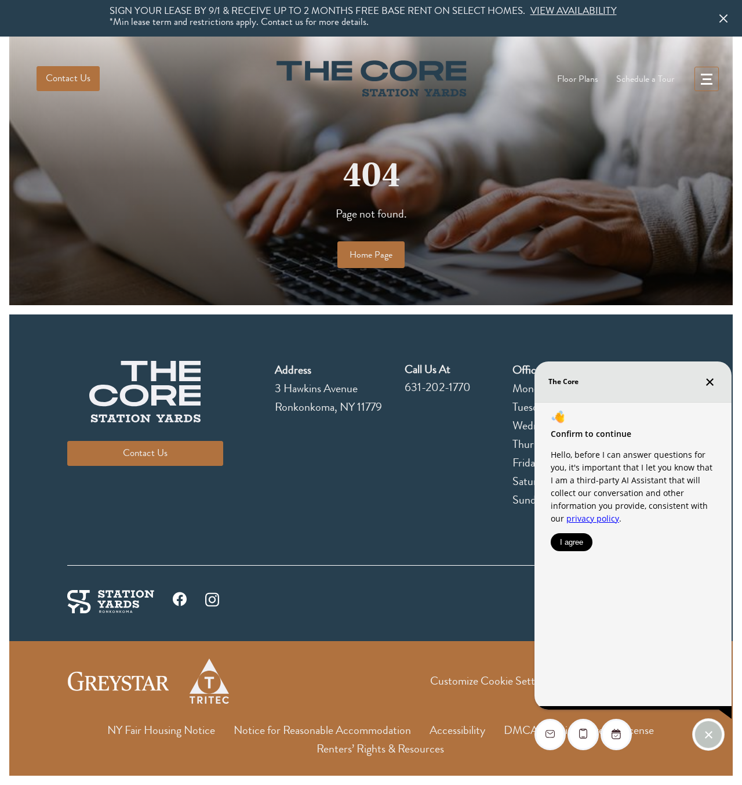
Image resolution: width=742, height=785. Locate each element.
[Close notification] (723, 18)
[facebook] (180, 602)
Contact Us (68, 78)
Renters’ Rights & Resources (380, 748)
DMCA (521, 730)
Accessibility (457, 730)
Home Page (371, 255)
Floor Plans (577, 79)
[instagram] (212, 598)
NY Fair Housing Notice (161, 730)
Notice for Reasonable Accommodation (322, 730)
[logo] (371, 78)
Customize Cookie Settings (491, 680)
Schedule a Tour (645, 79)
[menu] (706, 79)
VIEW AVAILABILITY (573, 10)
